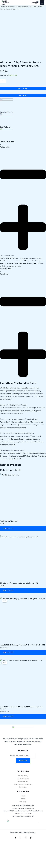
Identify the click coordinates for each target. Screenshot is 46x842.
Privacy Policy (23, 776)
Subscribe (23, 760)
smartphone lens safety (14, 266)
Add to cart (23, 88)
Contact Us (23, 787)
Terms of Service (23, 778)
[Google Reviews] (26, 838)
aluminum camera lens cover (12, 261)
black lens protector (28, 261)
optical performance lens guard (16, 263)
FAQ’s (23, 796)
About (23, 799)
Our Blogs (23, 801)
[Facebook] (15, 838)
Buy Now (23, 95)
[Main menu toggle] (42, 2)
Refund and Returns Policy (23, 784)
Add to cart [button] (8, 528)
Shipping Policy (23, 781)
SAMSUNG (7, 268)
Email (12, 756)
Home (2, 7)
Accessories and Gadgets (13, 7)
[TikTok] (31, 838)
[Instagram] (20, 838)
